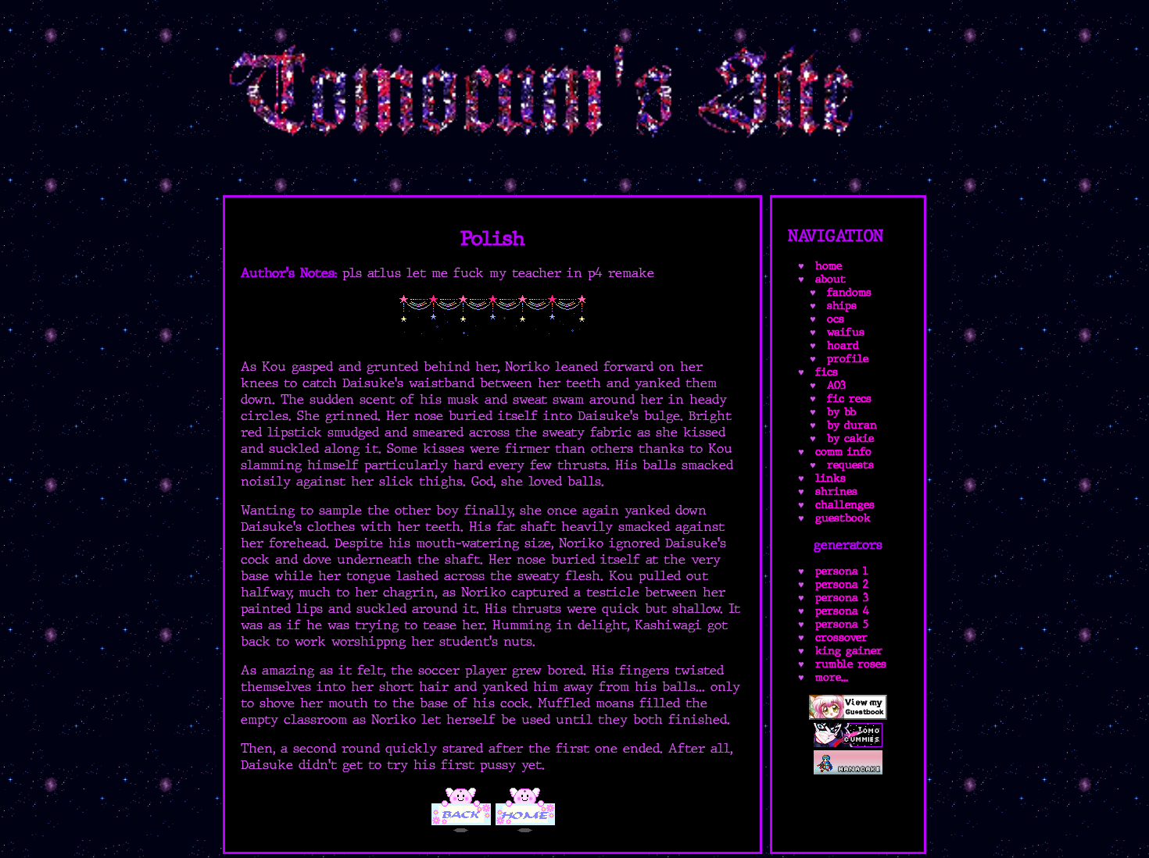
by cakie (850, 438)
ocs (835, 319)
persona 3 (841, 597)
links (830, 478)
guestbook (843, 518)
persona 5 (841, 624)
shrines (836, 491)
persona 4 (842, 611)
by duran (852, 425)
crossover (841, 637)
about (830, 279)
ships (842, 305)
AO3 (836, 385)
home (828, 265)
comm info (843, 451)
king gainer (848, 650)
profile (847, 358)
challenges (845, 504)
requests (850, 465)
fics (826, 372)
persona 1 (841, 571)
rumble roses (850, 664)
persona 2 (841, 584)
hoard (843, 345)
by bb (841, 411)
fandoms (849, 292)
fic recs (849, 398)
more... (831, 677)
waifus (845, 332)
